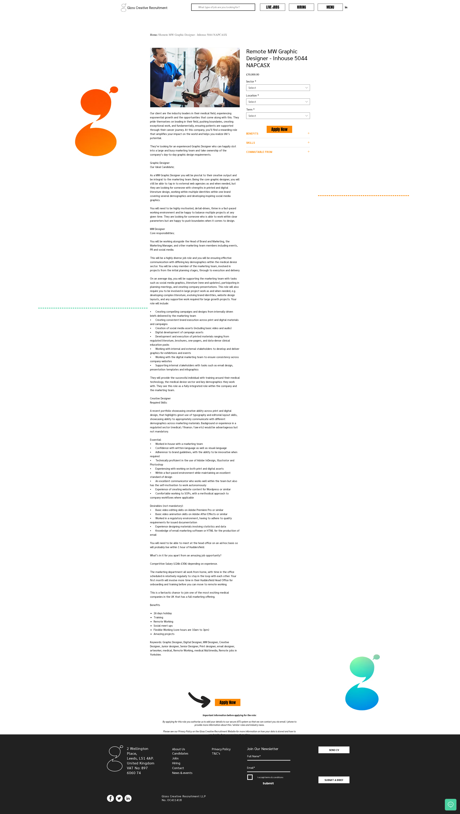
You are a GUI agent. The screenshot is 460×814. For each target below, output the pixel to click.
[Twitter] (119, 798)
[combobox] (278, 87)
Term (250, 109)
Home (153, 34)
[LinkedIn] (128, 798)
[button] (330, 7)
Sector (251, 81)
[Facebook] (110, 798)
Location (252, 95)
